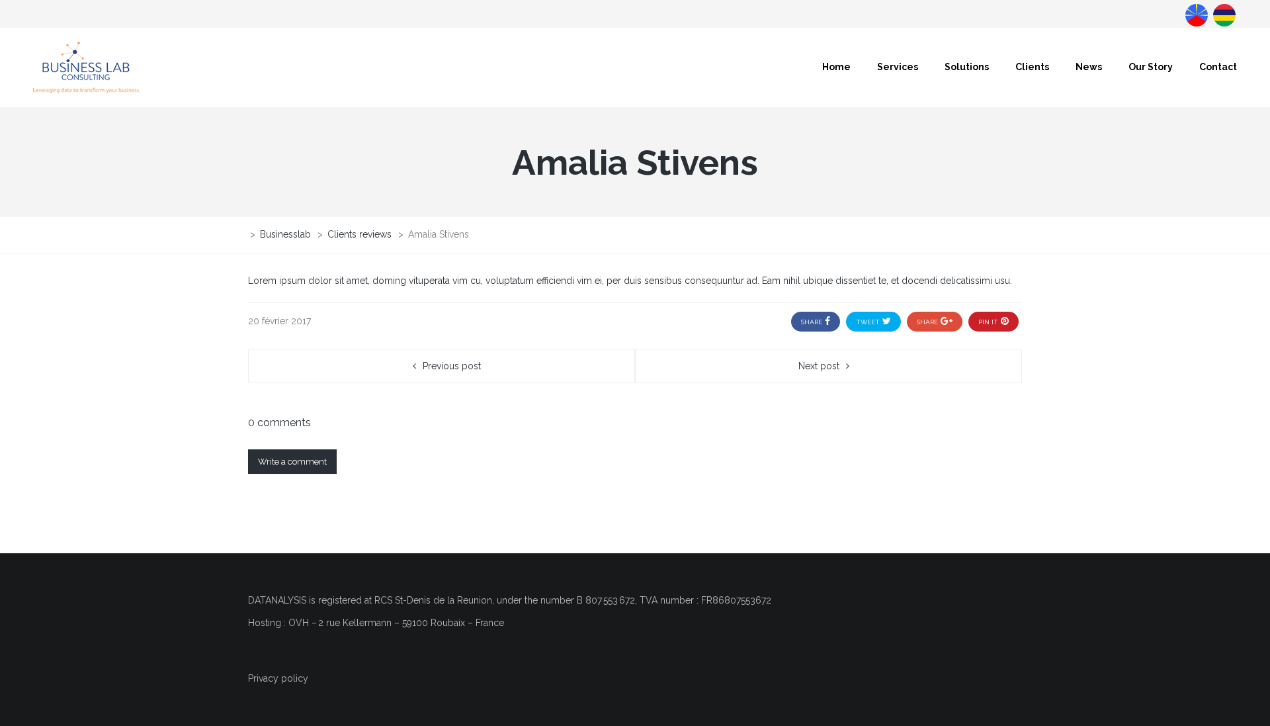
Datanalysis (1195, 14)
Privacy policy (278, 678)
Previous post (452, 366)
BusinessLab (1223, 14)
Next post (818, 366)
